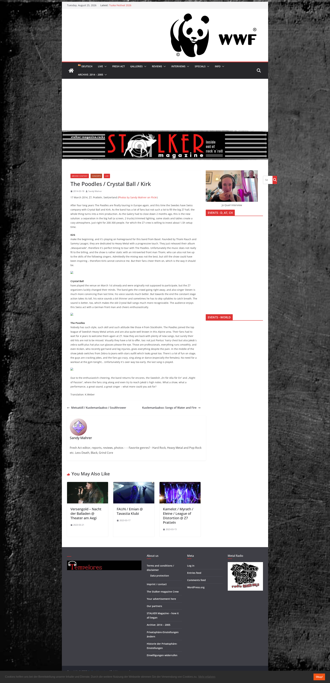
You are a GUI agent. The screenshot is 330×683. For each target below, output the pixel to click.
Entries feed (194, 572)
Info (218, 66)
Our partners (154, 606)
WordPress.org (196, 587)
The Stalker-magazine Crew (163, 591)
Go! (275, 180)
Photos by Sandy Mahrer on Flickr (137, 197)
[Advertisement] (165, 104)
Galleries (136, 66)
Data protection (159, 575)
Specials (200, 66)
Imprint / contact (157, 584)
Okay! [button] (319, 676)
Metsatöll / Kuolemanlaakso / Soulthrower (98, 408)
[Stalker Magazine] (71, 70)
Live (100, 66)
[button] (105, 66)
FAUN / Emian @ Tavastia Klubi (130, 511)
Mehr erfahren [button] (206, 676)
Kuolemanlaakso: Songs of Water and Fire (169, 408)
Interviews (178, 66)
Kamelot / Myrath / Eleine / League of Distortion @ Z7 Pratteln (178, 516)
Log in (190, 565)
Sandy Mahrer (95, 191)
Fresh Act (118, 66)
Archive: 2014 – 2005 (90, 74)
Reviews (157, 66)
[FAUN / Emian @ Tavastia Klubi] (133, 484)
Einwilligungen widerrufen (162, 655)
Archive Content (79, 176)
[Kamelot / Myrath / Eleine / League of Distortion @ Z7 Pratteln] (180, 484)
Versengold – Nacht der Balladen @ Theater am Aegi (85, 513)
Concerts (96, 176)
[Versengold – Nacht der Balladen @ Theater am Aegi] (87, 484)
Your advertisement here (161, 598)
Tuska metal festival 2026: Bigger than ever (134, 5)
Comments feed (196, 580)
